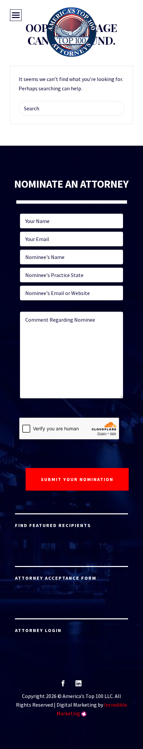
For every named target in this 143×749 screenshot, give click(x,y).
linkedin (78, 685)
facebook (63, 685)
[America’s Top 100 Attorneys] (71, 32)
